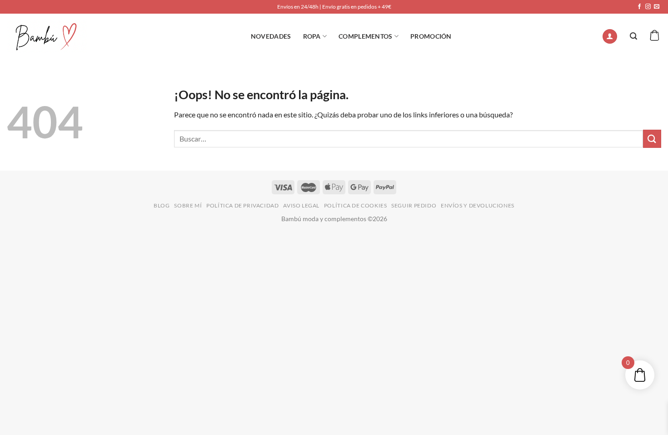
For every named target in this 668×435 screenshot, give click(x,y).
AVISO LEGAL (301, 205)
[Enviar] (652, 138)
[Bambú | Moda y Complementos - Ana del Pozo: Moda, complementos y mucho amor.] (47, 36)
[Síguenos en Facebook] (639, 7)
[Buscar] (633, 36)
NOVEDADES (271, 36)
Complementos (365, 36)
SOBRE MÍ (188, 205)
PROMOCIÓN (431, 36)
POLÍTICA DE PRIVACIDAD (242, 205)
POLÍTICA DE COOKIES (355, 205)
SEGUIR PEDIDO (413, 205)
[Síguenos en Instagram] (648, 7)
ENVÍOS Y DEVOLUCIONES (477, 205)
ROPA (312, 36)
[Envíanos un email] (656, 7)
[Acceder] (610, 36)
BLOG (161, 205)
